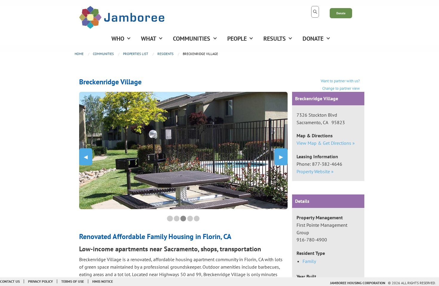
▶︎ (283, 157)
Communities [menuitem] (191, 38)
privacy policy (40, 281)
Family (309, 261)
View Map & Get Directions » (326, 143)
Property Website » (315, 171)
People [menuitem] (237, 38)
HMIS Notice (102, 281)
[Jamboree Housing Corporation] (121, 17)
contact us (10, 281)
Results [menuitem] (274, 38)
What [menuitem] (148, 38)
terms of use (72, 281)
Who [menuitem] (117, 38)
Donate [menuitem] (313, 38)
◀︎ (88, 157)
